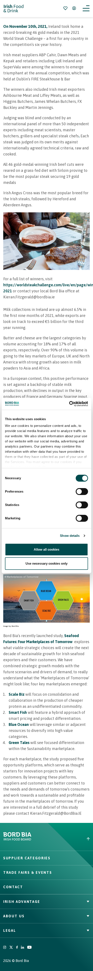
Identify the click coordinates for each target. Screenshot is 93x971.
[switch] (82, 491)
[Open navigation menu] (86, 8)
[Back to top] (69, 838)
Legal (9, 930)
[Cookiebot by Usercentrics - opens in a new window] (69, 404)
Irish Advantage (21, 902)
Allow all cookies (46, 549)
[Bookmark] (65, 8)
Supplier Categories (27, 858)
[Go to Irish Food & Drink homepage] (13, 9)
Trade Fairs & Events (27, 872)
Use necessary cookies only (46, 563)
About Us (13, 916)
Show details (70, 535)
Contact (13, 887)
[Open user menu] (74, 8)
